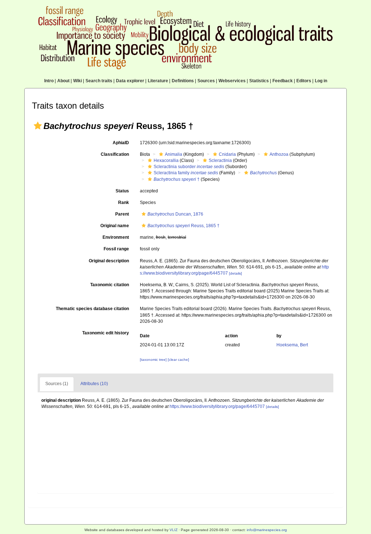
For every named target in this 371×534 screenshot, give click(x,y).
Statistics (259, 80)
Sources (206, 80)
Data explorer (130, 80)
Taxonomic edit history (105, 332)
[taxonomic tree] (154, 360)
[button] (37, 125)
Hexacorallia (166, 160)
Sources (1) (56, 383)
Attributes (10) (94, 383)
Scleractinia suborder (189, 166)
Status (122, 190)
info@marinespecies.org (267, 530)
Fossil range (116, 248)
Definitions (183, 80)
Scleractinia (220, 160)
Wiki (77, 80)
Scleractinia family (186, 172)
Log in (321, 80)
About (63, 80)
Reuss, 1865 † (183, 225)
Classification (115, 154)
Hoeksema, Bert (292, 344)
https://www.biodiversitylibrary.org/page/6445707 (217, 406)
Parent (122, 214)
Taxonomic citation (109, 284)
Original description (109, 260)
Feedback (282, 80)
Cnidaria (227, 154)
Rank (123, 202)
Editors (303, 80)
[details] (235, 273)
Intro (49, 80)
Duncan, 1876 (175, 214)
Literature (158, 80)
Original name (114, 225)
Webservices (232, 80)
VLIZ (174, 530)
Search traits (99, 80)
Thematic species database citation (92, 308)
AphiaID (121, 142)
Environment (116, 237)
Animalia (173, 154)
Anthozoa (279, 154)
